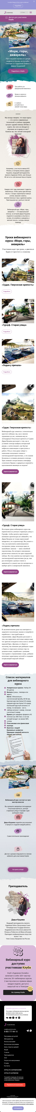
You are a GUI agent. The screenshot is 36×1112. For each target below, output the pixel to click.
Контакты (7, 1066)
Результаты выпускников (12, 1060)
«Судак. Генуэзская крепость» (18, 285)
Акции (6, 1049)
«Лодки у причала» (12, 365)
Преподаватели (9, 1055)
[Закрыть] (34, 1)
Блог (5, 1058)
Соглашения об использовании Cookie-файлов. (21, 1104)
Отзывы (6, 1063)
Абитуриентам (8, 1039)
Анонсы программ (9, 1041)
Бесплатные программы (11, 1044)
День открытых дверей (11, 1047)
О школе (6, 1052)
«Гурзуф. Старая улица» (14, 325)
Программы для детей (11, 1036)
